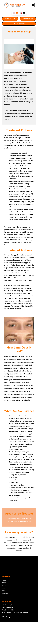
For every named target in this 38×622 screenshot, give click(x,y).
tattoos (14, 84)
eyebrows (22, 96)
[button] (33, 5)
